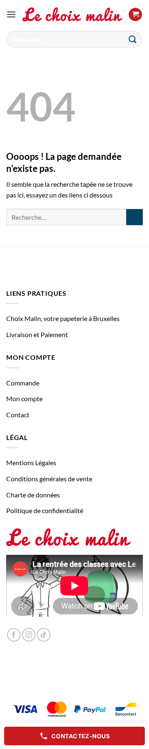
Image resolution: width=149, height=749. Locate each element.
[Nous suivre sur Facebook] (14, 635)
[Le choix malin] (72, 14)
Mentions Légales (31, 462)
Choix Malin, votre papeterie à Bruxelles (63, 318)
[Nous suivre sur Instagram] (29, 635)
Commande (22, 383)
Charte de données (33, 495)
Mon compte (24, 398)
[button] (11, 14)
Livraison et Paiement (37, 334)
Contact (17, 414)
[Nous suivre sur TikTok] (43, 635)
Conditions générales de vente (49, 479)
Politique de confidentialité (44, 510)
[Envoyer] (133, 39)
